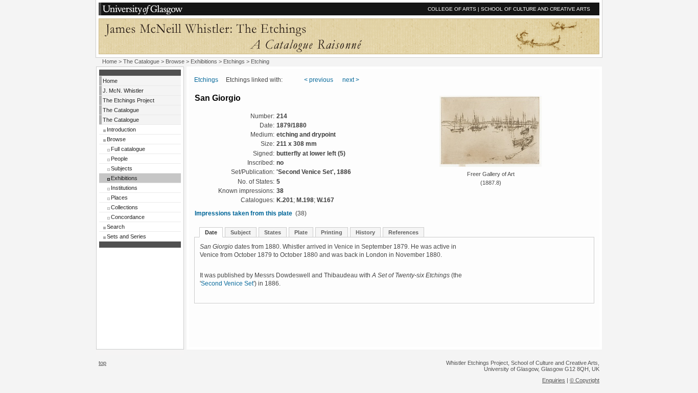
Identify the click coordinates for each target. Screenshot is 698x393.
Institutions (124, 188)
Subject (240, 232)
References (403, 232)
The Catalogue (141, 61)
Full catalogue (128, 149)
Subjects (121, 168)
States (272, 232)
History (365, 232)
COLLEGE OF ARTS (452, 9)
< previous (318, 80)
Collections (124, 207)
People (119, 159)
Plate (301, 232)
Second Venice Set (227, 283)
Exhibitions (204, 61)
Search (116, 227)
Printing (331, 232)
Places (119, 197)
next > (350, 80)
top (102, 363)
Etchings (234, 61)
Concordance (128, 217)
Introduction (121, 129)
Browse (175, 61)
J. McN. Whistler (123, 91)
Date (211, 232)
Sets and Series (126, 236)
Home (109, 61)
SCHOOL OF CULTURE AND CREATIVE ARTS (535, 9)
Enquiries (553, 380)
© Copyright (584, 380)
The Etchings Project (128, 100)
